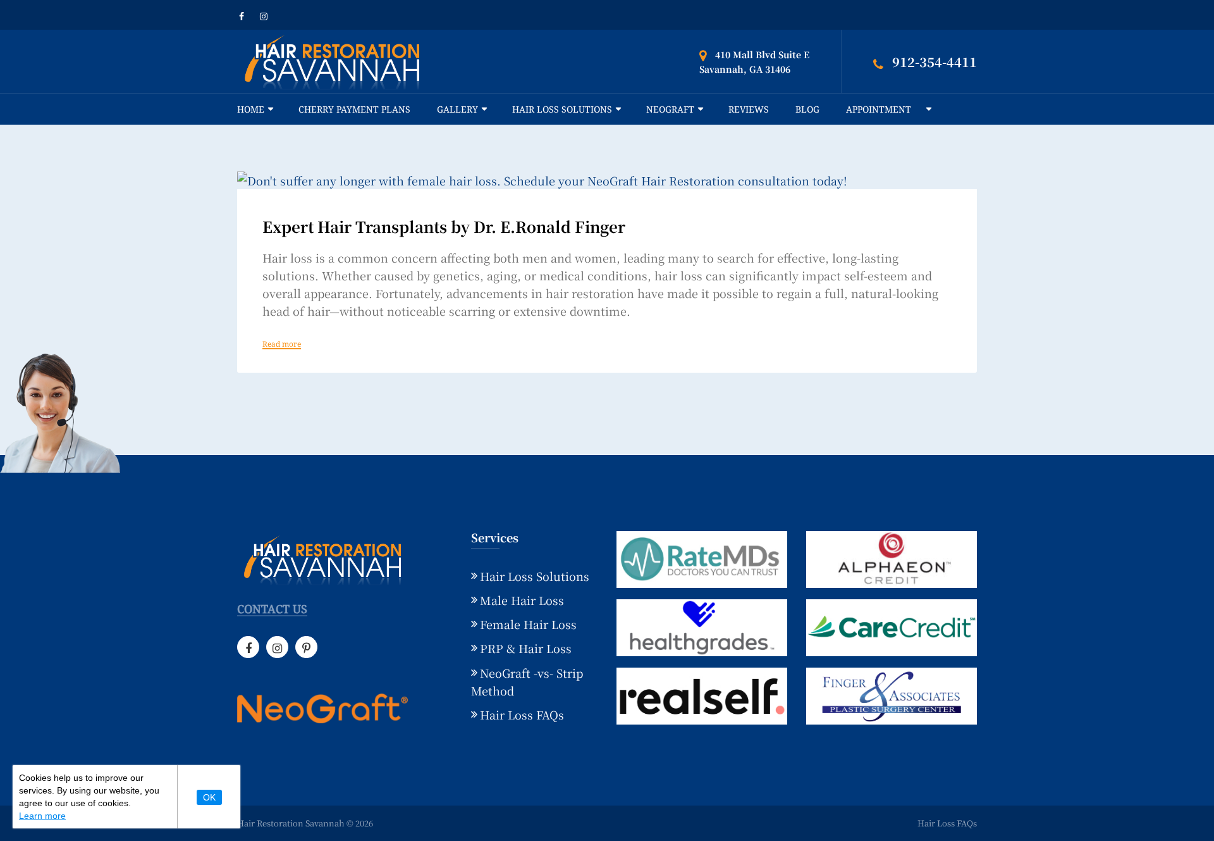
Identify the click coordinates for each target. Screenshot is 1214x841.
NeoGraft (670, 109)
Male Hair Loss (522, 600)
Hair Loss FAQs (522, 714)
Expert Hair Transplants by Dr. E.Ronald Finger (443, 226)
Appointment (878, 109)
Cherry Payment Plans (354, 109)
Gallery (457, 109)
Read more (281, 344)
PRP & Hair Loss (526, 648)
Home (250, 109)
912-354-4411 (934, 62)
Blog (807, 109)
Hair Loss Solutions (562, 109)
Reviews (748, 109)
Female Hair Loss (528, 624)
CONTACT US (272, 609)
